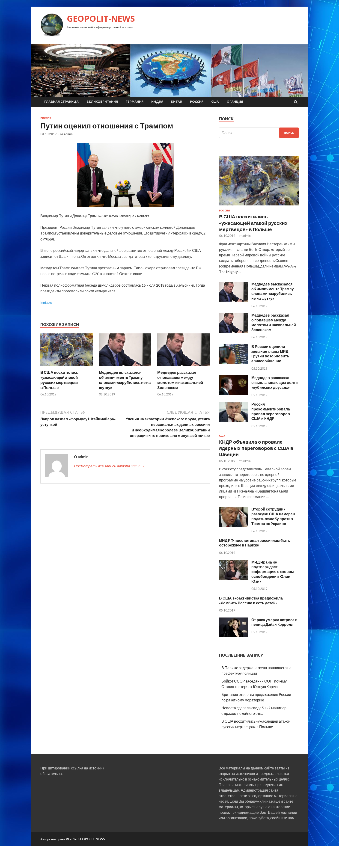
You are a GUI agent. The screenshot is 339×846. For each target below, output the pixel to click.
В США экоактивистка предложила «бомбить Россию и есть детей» (251, 600)
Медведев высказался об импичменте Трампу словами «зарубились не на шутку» (125, 380)
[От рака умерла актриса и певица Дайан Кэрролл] (233, 636)
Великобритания (102, 102)
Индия (157, 102)
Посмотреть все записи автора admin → (109, 466)
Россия (196, 102)
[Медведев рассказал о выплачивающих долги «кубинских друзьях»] (233, 394)
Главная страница (61, 102)
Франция (235, 102)
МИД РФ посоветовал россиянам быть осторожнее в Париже (254, 542)
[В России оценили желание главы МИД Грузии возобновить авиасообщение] (233, 362)
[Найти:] (259, 133)
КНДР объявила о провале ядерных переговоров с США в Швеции (256, 448)
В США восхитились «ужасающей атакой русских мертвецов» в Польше (59, 380)
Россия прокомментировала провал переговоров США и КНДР (270, 411)
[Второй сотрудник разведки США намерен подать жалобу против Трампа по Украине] (233, 525)
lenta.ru (46, 302)
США (215, 102)
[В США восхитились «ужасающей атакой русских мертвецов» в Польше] (66, 367)
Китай (176, 102)
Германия (134, 102)
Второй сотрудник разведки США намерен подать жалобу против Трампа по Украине (273, 516)
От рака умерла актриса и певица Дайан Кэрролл (274, 622)
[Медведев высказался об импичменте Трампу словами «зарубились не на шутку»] (125, 367)
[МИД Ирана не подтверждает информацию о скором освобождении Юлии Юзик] (233, 578)
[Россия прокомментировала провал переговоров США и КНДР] (233, 420)
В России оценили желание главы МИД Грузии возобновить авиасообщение (270, 353)
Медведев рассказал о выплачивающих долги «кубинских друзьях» (274, 382)
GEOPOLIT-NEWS (101, 18)
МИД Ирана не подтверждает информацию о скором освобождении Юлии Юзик (272, 571)
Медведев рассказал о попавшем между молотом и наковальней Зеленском (180, 380)
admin (68, 134)
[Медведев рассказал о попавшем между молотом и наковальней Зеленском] (183, 367)
